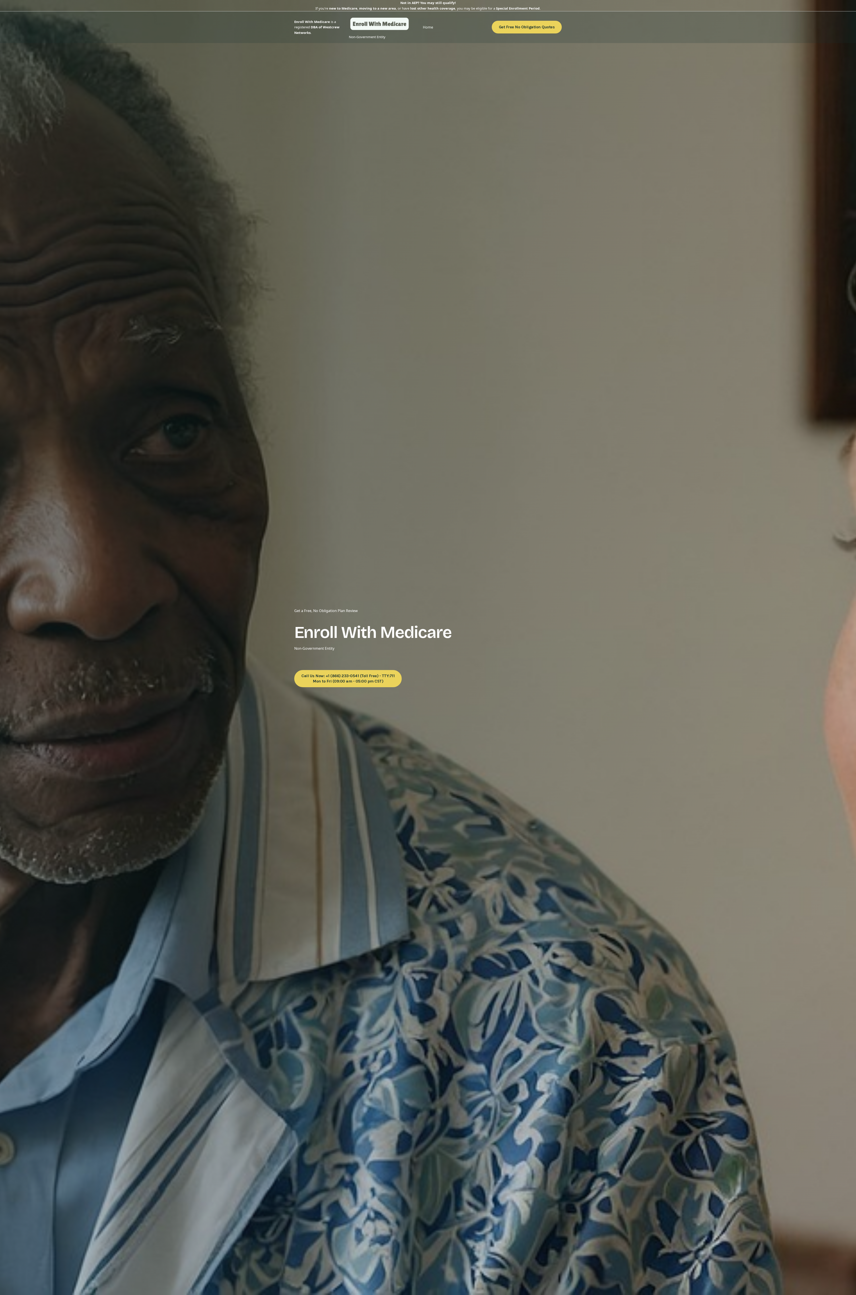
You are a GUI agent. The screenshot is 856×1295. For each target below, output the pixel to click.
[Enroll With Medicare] (379, 24)
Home (428, 27)
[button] (527, 27)
